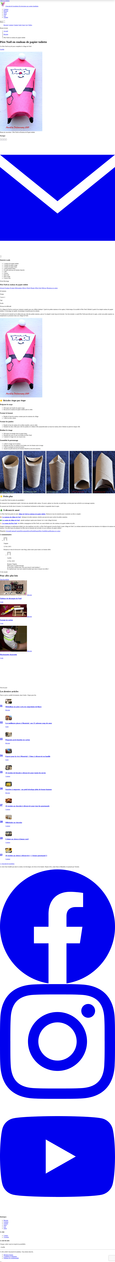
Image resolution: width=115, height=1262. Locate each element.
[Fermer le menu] (4, 22)
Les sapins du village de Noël (11, 520)
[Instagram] (57, 1098)
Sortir (20, 25)
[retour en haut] (0, 1261)
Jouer (23, 25)
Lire (26, 25)
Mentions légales (8, 1255)
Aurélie (2, 49)
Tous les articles (4, 579)
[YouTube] (57, 1213)
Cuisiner (11, 25)
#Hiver (24, 288)
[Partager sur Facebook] (0, 139)
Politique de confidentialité (11, 1258)
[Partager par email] (57, 254)
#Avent (2, 288)
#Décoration (18, 288)
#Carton (12, 288)
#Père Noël (38, 288)
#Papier (32, 288)
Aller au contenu (4, 1)
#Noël (28, 288)
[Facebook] (57, 983)
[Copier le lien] (0, 256)
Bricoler (6, 25)
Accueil (6, 31)
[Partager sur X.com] (6, 139)
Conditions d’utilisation (10, 1256)
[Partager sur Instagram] (2, 139)
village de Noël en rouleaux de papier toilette (32, 514)
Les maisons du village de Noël (11, 517)
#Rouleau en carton (52, 288)
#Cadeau (7, 288)
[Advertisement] (57, 672)
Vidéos (30, 25)
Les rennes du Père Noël (9, 523)
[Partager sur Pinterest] (4, 139)
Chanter (16, 25)
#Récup (44, 288)
